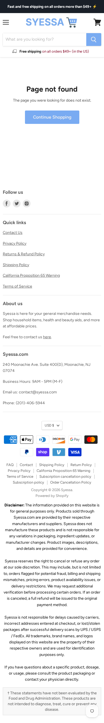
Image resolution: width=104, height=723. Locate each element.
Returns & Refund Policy (24, 254)
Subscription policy (28, 482)
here (47, 337)
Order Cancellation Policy (70, 482)
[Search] (93, 39)
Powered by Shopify (52, 496)
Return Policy (81, 465)
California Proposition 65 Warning (31, 275)
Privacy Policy (14, 243)
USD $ (49, 425)
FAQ (10, 465)
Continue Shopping (52, 117)
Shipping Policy (16, 265)
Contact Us (12, 232)
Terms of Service (17, 286)
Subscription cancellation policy (65, 476)
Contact (26, 465)
